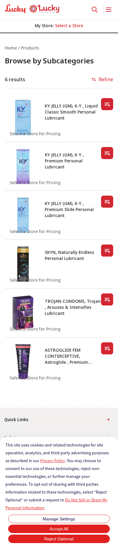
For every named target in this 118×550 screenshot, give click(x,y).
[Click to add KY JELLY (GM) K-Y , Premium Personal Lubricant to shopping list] (107, 153)
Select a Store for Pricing (35, 133)
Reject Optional (59, 538)
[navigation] (59, 48)
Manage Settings (59, 518)
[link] (32, 8)
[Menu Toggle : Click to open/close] (108, 9)
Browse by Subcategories (49, 60)
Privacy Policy (52, 460)
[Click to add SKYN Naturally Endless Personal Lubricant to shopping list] (107, 251)
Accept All (59, 528)
